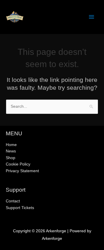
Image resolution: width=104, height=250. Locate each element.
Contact (13, 201)
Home (11, 145)
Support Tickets (20, 208)
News (11, 151)
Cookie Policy (18, 164)
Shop (10, 158)
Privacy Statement (22, 171)
